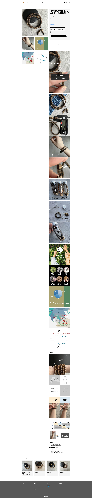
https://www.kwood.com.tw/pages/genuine (57, 452)
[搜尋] (42, 2)
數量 (50, 32)
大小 (50, 26)
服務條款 (45, 496)
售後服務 (47, 496)
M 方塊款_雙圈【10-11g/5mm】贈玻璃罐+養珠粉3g (57, 29)
